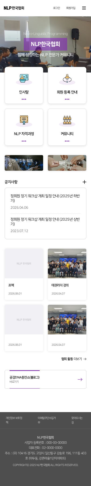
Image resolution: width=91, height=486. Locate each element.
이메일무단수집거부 (47, 420)
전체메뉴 (84, 8)
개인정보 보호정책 (14, 420)
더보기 (84, 182)
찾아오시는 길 (77, 420)
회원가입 (70, 8)
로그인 (56, 8)
